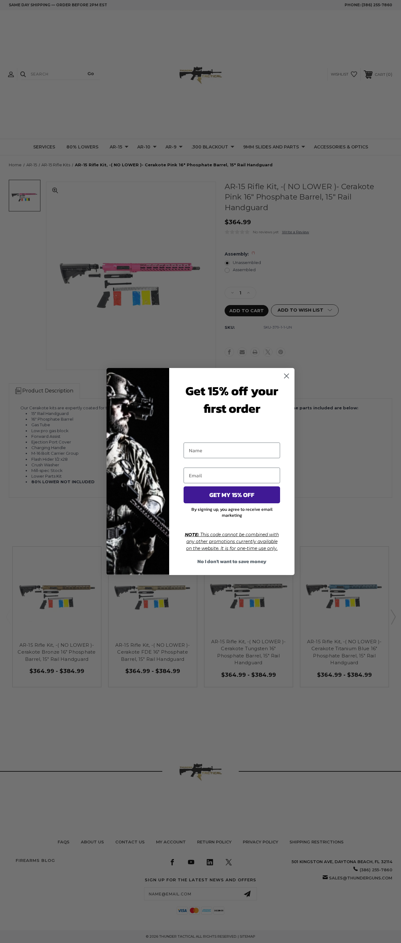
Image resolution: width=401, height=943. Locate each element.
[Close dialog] (286, 375)
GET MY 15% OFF (231, 495)
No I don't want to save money (231, 561)
